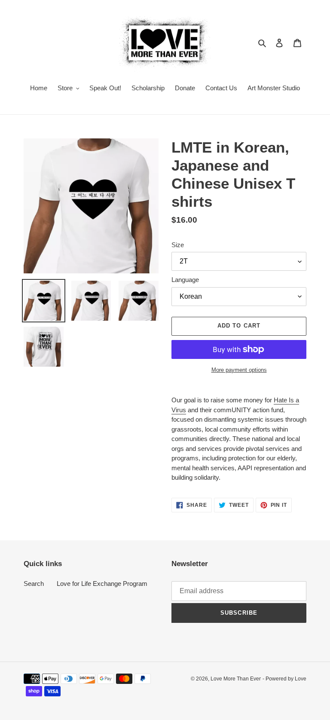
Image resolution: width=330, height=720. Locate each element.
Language (185, 279)
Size (177, 244)
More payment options (239, 370)
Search (34, 583)
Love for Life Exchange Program (102, 583)
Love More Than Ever (236, 679)
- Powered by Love (284, 679)
